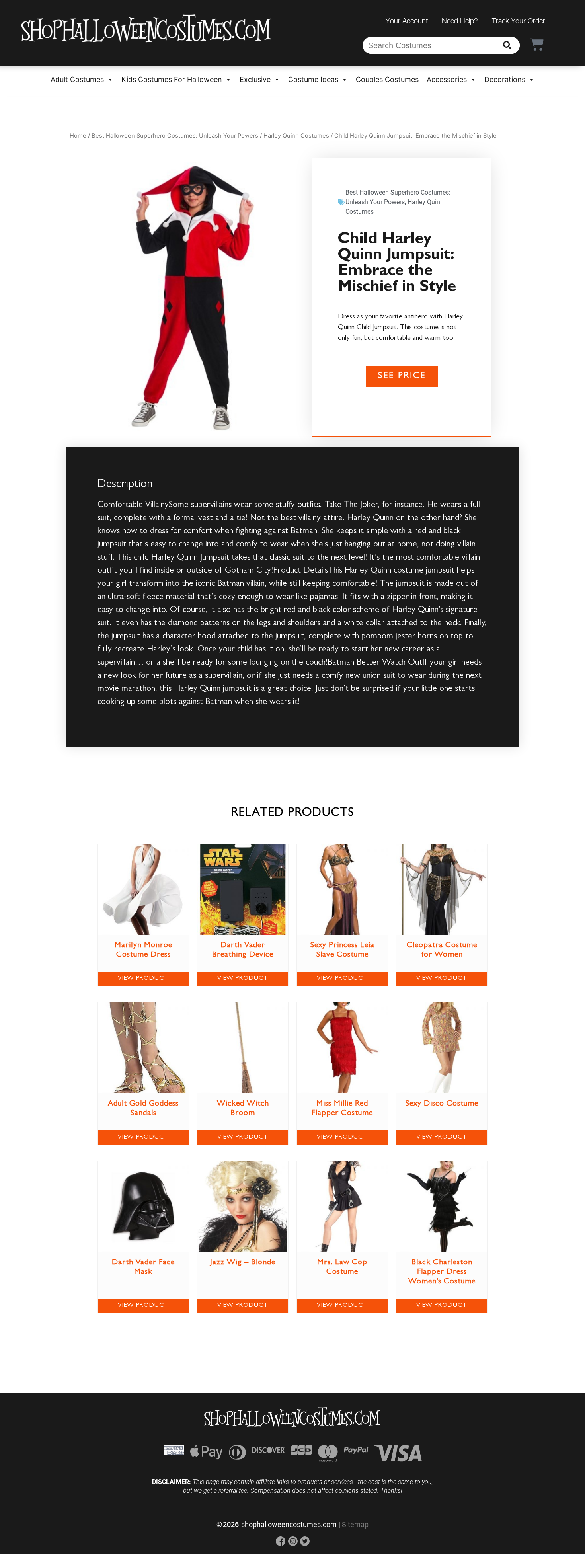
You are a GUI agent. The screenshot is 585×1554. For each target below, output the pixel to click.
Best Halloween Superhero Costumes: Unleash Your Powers (175, 135)
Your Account (407, 21)
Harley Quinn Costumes (296, 135)
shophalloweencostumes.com (289, 1524)
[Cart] (537, 44)
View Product (143, 978)
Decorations (504, 79)
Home (78, 135)
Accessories (447, 79)
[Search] (507, 45)
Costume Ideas (313, 79)
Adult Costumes (77, 79)
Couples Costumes (387, 79)
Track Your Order (518, 21)
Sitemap (355, 1524)
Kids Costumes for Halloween (171, 79)
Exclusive (255, 79)
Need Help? (460, 21)
